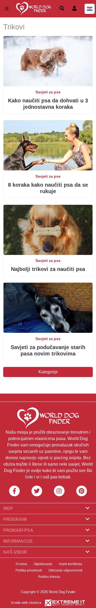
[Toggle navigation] (6, 8)
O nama (21, 564)
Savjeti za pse (48, 92)
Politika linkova (49, 577)
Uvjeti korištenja (70, 564)
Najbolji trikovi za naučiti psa (48, 269)
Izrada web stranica (26, 603)
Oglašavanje (43, 564)
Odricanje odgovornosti (65, 570)
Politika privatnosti (28, 570)
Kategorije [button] (48, 372)
